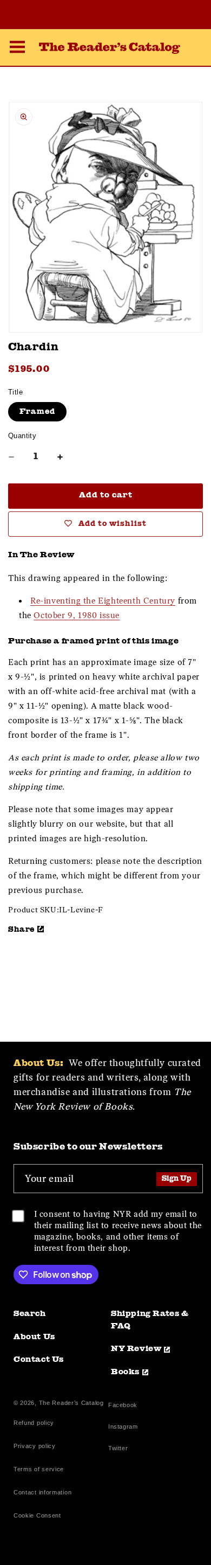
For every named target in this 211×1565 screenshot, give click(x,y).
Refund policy (34, 1422)
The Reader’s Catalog (71, 1403)
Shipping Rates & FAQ (150, 1320)
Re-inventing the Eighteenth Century (102, 601)
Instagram (122, 1427)
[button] (17, 48)
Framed (37, 412)
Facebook (122, 1406)
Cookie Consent (37, 1515)
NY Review (136, 1349)
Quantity (22, 436)
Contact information (42, 1492)
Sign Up (177, 1178)
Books (125, 1372)
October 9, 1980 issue (77, 615)
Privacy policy (35, 1446)
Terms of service (39, 1469)
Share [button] (21, 929)
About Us (34, 1337)
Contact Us (39, 1360)
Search (30, 1314)
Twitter (120, 1449)
